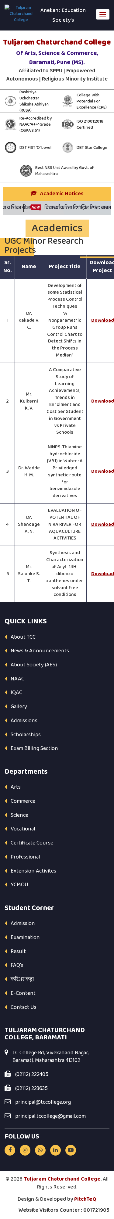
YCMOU (19, 884)
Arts (16, 787)
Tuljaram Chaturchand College (62, 1179)
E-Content (23, 993)
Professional (25, 857)
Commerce (23, 801)
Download (102, 320)
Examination (25, 937)
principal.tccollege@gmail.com (50, 1116)
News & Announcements (40, 651)
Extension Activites (33, 871)
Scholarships (26, 734)
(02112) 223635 (31, 1089)
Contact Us (23, 1007)
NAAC (17, 679)
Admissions (24, 720)
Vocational (23, 829)
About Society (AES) (34, 665)
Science (19, 815)
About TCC (23, 637)
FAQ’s (17, 965)
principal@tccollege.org (43, 1102)
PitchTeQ (85, 1199)
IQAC (16, 692)
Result (18, 951)
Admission (23, 923)
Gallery (19, 706)
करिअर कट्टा (22, 979)
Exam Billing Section (34, 748)
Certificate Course (32, 843)
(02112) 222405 (31, 1075)
